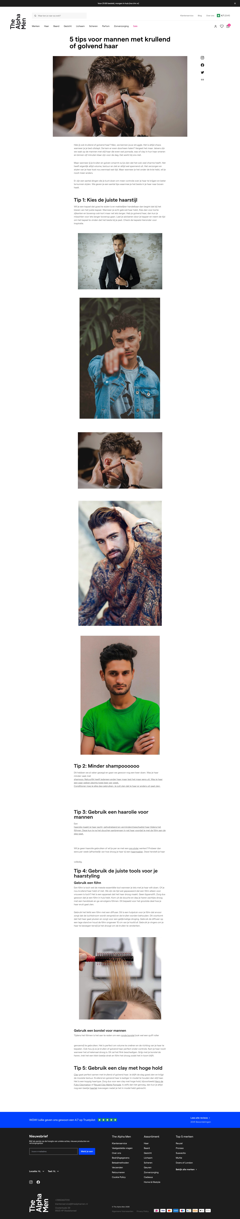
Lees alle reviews (199, 1118)
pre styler (134, 848)
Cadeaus (148, 1177)
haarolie (78, 827)
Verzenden (117, 1167)
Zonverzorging (151, 1172)
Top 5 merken (184, 1136)
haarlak (93, 1088)
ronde (128, 1035)
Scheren (148, 1163)
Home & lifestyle (152, 1182)
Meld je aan (87, 1151)
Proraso (180, 1148)
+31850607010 (62, 1200)
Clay (76, 1075)
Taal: (50, 1171)
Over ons (116, 1153)
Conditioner (80, 786)
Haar (146, 1143)
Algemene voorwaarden (122, 1211)
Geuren (147, 1167)
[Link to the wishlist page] (222, 26)
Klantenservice (119, 1143)
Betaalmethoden (120, 1163)
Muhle (179, 1158)
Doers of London (184, 1163)
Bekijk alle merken (185, 1169)
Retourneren (118, 1172)
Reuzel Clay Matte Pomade (107, 1085)
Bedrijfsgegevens (120, 1158)
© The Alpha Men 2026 (121, 1207)
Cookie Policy (119, 1177)
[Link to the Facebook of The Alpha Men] (38, 1182)
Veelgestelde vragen (122, 1148)
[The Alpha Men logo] (18, 21)
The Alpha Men (121, 1136)
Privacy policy (143, 1211)
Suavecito (181, 1153)
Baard (147, 1148)
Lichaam (148, 1158)
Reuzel (179, 1143)
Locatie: (33, 1171)
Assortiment (151, 1136)
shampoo (78, 779)
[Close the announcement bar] (235, 3)
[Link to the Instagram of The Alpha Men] (31, 1182)
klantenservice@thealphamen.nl (71, 1204)
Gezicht (148, 1153)
